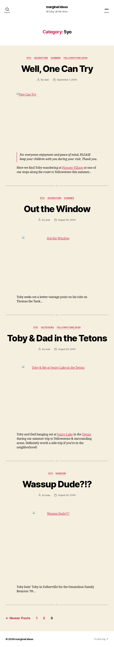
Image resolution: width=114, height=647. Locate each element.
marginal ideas (57, 7)
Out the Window (57, 208)
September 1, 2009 (67, 79)
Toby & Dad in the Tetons (57, 338)
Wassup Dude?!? (57, 484)
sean (46, 79)
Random (61, 473)
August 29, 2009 (66, 349)
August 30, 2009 (67, 219)
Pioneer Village (72, 168)
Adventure (41, 58)
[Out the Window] (57, 263)
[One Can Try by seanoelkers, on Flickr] (57, 120)
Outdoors (47, 327)
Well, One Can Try (57, 68)
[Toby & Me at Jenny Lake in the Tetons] (57, 397)
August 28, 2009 (66, 495)
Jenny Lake (65, 434)
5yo (29, 58)
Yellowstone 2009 (75, 58)
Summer (56, 58)
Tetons (86, 434)
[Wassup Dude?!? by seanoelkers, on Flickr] (57, 546)
